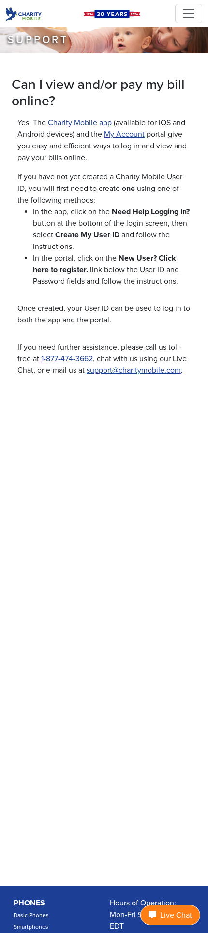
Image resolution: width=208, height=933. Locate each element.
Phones (29, 903)
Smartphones (31, 926)
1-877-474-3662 (67, 359)
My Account (124, 134)
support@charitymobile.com (134, 370)
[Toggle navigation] (188, 13)
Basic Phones (31, 915)
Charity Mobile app (80, 123)
